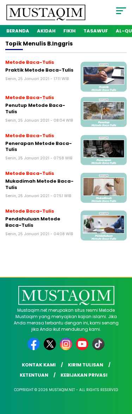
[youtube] (83, 348)
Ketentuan (34, 375)
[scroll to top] (122, 373)
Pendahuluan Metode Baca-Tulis (32, 222)
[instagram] (67, 348)
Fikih (69, 31)
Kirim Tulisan (85, 364)
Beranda (17, 31)
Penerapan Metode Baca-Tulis (38, 146)
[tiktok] (98, 348)
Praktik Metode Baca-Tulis (39, 70)
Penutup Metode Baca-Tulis (35, 108)
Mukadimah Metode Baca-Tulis (39, 184)
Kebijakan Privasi (84, 375)
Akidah (46, 31)
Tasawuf (95, 31)
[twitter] (51, 348)
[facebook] (34, 348)
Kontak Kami (39, 364)
